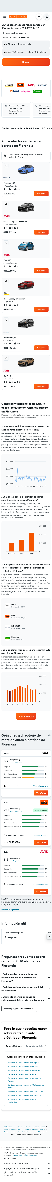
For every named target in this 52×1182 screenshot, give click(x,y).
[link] (26, 716)
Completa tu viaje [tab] (34, 1046)
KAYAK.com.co (9, 1127)
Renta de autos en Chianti (13, 1132)
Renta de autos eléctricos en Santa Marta (25, 1091)
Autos (20, 1127)
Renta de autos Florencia (35, 1132)
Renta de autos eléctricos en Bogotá (23, 1062)
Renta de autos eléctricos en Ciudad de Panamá (24, 1079)
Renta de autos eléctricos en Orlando (23, 1074)
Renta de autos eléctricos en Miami (23, 1066)
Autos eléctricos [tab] (13, 1046)
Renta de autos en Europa (35, 1127)
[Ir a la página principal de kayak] (18, 16)
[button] (5, 17)
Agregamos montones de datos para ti (22, 1168)
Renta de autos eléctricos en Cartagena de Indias (26, 1086)
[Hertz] (44, 753)
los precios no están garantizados (24, 1155)
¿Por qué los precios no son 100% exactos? (20, 1173)
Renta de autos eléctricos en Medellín (24, 1070)
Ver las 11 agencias (10, 909)
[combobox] (16, 33)
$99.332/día (28, 28)
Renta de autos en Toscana (35, 1129)
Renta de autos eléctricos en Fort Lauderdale (22, 1100)
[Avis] (44, 852)
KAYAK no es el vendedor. (16, 1163)
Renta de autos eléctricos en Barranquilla (25, 1095)
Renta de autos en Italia (12, 1129)
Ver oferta (41, 193)
